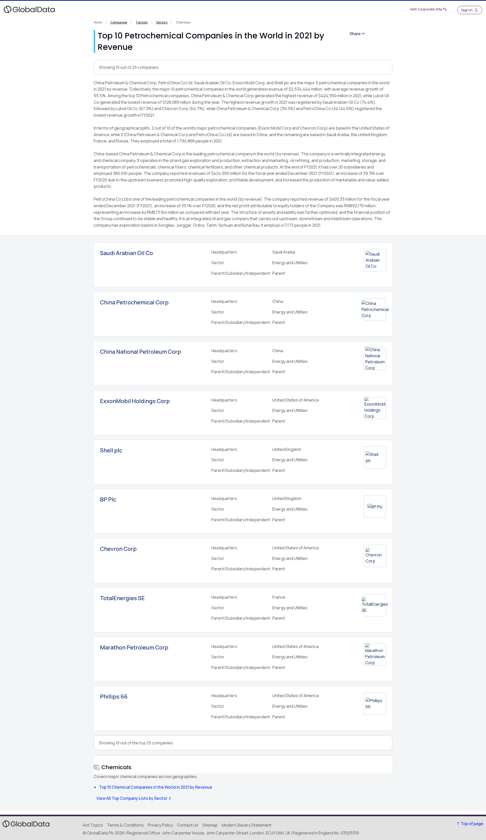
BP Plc (108, 499)
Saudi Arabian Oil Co (126, 253)
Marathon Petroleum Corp (134, 647)
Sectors (161, 22)
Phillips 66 (114, 696)
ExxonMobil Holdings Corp (135, 401)
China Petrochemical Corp (134, 302)
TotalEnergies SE (122, 598)
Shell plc (111, 450)
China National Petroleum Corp (140, 351)
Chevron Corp (118, 549)
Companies (118, 22)
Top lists (142, 22)
